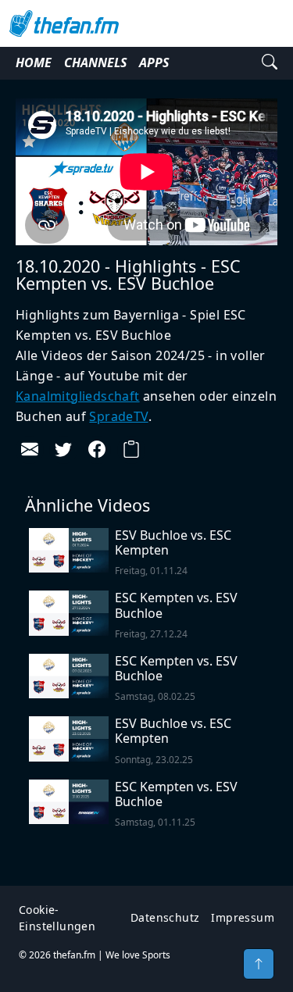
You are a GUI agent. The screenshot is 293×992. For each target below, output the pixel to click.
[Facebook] (97, 450)
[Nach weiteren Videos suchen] (269, 63)
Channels (95, 62)
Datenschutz (164, 917)
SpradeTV (118, 416)
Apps (154, 62)
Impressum (242, 917)
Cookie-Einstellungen (57, 917)
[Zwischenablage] (131, 450)
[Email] (30, 450)
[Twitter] (63, 450)
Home (34, 62)
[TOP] (258, 964)
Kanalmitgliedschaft (78, 396)
